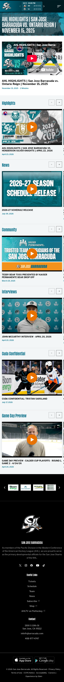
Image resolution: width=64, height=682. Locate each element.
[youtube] (37, 565)
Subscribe (32, 601)
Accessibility (41, 673)
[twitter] (20, 565)
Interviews (9, 292)
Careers (51, 673)
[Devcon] (51, 487)
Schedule (32, 586)
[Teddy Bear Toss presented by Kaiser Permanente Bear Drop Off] (32, 253)
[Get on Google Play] (44, 660)
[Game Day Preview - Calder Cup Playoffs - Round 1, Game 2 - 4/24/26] (32, 439)
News (5, 165)
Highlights (8, 103)
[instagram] (26, 565)
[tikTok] (44, 565)
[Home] (7, 6)
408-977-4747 (32, 639)
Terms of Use (16, 673)
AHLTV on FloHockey (32, 611)
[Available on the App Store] (23, 660)
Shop (32, 606)
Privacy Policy (54, 669)
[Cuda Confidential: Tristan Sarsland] (32, 377)
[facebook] (31, 565)
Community (9, 230)
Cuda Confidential (13, 354)
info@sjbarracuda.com (32, 634)
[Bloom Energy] (13, 487)
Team (32, 592)
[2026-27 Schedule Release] (32, 189)
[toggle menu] (59, 6)
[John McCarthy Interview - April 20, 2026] (32, 315)
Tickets (32, 582)
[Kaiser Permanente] (26, 487)
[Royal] (38, 487)
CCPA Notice (29, 673)
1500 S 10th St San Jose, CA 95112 (32, 627)
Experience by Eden (34, 676)
